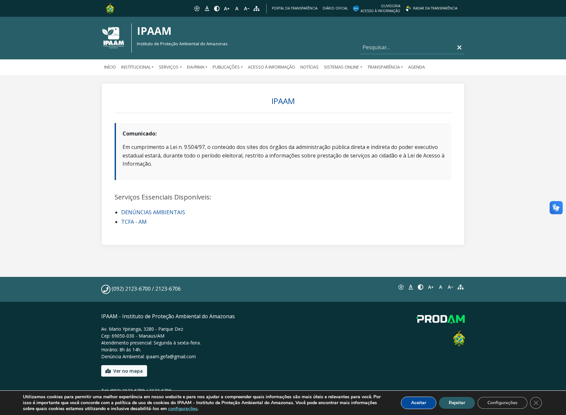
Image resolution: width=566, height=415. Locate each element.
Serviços (169, 67)
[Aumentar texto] (226, 8)
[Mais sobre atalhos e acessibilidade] (400, 287)
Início (110, 67)
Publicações (226, 67)
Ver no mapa (128, 371)
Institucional (136, 67)
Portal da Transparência (294, 8)
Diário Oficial (335, 8)
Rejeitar (457, 403)
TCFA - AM (134, 221)
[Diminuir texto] (246, 8)
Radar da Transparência (435, 8)
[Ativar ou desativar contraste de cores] (217, 8)
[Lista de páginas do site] (460, 287)
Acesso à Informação (271, 67)
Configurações (502, 403)
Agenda (416, 67)
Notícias (309, 67)
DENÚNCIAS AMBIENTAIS (153, 212)
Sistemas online (341, 67)
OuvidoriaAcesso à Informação (380, 8)
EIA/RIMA (195, 67)
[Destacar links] (206, 8)
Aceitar (418, 403)
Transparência (384, 67)
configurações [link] (183, 408)
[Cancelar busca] (459, 47)
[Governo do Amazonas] (110, 7)
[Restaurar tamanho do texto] (237, 8)
